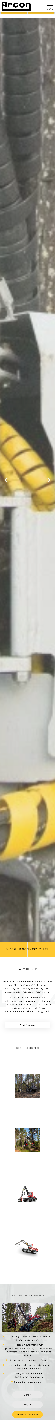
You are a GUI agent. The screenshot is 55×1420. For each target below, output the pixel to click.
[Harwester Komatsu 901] (27, 1140)
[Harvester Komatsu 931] (27, 1194)
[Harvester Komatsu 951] (27, 1248)
